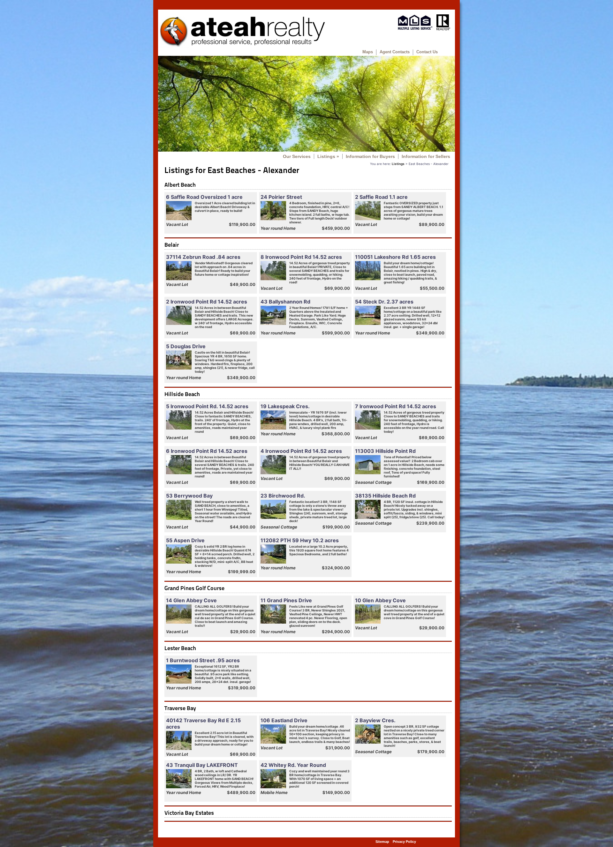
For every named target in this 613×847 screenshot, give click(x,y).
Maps (367, 51)
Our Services (297, 156)
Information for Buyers (370, 156)
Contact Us (427, 51)
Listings (328, 156)
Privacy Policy (404, 841)
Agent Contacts (395, 51)
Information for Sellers (426, 156)
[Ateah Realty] (242, 46)
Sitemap (382, 841)
